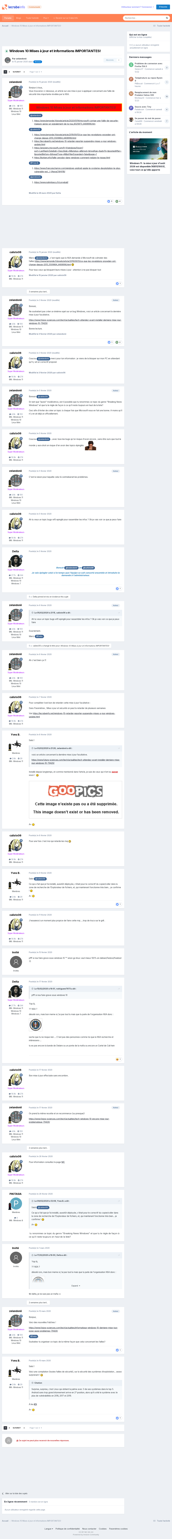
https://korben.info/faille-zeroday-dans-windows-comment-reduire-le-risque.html (72, 157)
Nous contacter (89, 1529)
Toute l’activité (32, 18)
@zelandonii (35, 115)
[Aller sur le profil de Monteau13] (131, 93)
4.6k (13, 106)
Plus (45, 18)
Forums (7, 18)
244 (21, 575)
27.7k (13, 575)
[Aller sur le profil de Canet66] (131, 119)
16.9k (13, 276)
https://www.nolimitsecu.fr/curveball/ (51, 182)
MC (63, 1162)
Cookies (103, 1529)
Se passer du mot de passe (148, 118)
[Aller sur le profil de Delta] (16, 561)
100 (21, 106)
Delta (15, 551)
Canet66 (138, 121)
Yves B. (15, 734)
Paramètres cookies (118, 1529)
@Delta (39, 636)
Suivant (17, 72)
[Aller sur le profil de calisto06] (16, 262)
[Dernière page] (24, 72)
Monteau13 (139, 98)
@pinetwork (35, 177)
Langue (48, 1529)
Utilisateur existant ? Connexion (137, 7)
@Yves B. (34, 163)
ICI (35, 1404)
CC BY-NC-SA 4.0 (86, 1532)
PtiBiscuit (139, 83)
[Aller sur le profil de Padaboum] (131, 108)
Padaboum (139, 109)
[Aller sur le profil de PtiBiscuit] (131, 79)
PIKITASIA (16, 1193)
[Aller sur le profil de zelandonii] (8, 60)
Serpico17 (139, 69)
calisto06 (15, 252)
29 (20, 758)
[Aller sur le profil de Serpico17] (131, 64)
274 (21, 276)
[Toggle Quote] (33, 613)
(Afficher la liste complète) (140, 37)
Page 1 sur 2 (35, 72)
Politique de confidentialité (67, 1529)
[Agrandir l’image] (75, 799)
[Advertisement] (63, 37)
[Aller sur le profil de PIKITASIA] (16, 1204)
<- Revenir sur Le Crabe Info (65, 18)
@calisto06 (35, 129)
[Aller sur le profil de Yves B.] (16, 744)
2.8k (14, 758)
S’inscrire (163, 7)
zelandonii (21, 58)
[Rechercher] (167, 18)
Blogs (18, 18)
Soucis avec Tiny (143, 107)
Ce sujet (156, 18)
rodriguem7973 (63, 989)
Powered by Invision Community (86, 1535)
